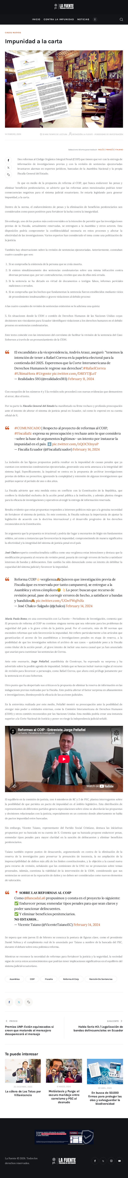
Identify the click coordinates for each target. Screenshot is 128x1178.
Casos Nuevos (13, 32)
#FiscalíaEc (23, 433)
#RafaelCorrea (94, 368)
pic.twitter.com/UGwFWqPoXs (60, 600)
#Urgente (43, 373)
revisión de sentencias (100, 979)
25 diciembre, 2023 (23, 1087)
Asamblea (15, 979)
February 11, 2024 (81, 379)
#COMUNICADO (27, 428)
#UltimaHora (24, 373)
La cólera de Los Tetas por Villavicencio (23, 1093)
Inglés (101, 149)
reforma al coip (71, 979)
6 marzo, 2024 (64, 1086)
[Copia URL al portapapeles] (8, 174)
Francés (110, 149)
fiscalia (49, 979)
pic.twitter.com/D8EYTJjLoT (74, 373)
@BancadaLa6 (34, 898)
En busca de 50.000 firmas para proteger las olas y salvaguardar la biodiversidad (105, 1098)
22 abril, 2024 (105, 1088)
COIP (32, 979)
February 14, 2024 (86, 449)
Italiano (119, 149)
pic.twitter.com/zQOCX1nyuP (75, 444)
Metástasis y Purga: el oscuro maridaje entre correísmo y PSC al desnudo (64, 1096)
